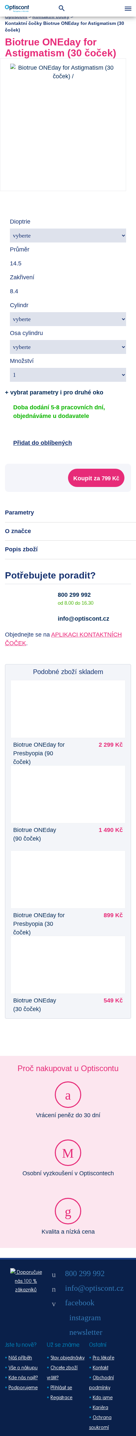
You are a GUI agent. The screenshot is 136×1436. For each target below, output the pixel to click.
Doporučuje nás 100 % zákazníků (28, 1281)
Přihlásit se (61, 1387)
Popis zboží (21, 549)
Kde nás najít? (23, 1377)
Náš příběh (20, 1357)
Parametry (19, 512)
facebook (79, 1302)
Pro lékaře (103, 1357)
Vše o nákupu (23, 1367)
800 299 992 (74, 594)
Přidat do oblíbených (42, 443)
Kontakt (100, 1367)
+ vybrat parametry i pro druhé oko (54, 392)
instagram (85, 1317)
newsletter (85, 1332)
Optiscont (16, 16)
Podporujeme (23, 1387)
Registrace (61, 1397)
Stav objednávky (68, 1357)
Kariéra (100, 1407)
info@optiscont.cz (83, 618)
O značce (18, 531)
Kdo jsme (103, 1397)
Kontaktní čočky (50, 16)
